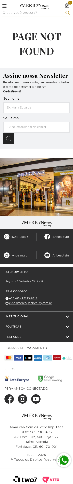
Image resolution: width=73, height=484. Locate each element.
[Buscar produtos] (68, 13)
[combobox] (36, 13)
